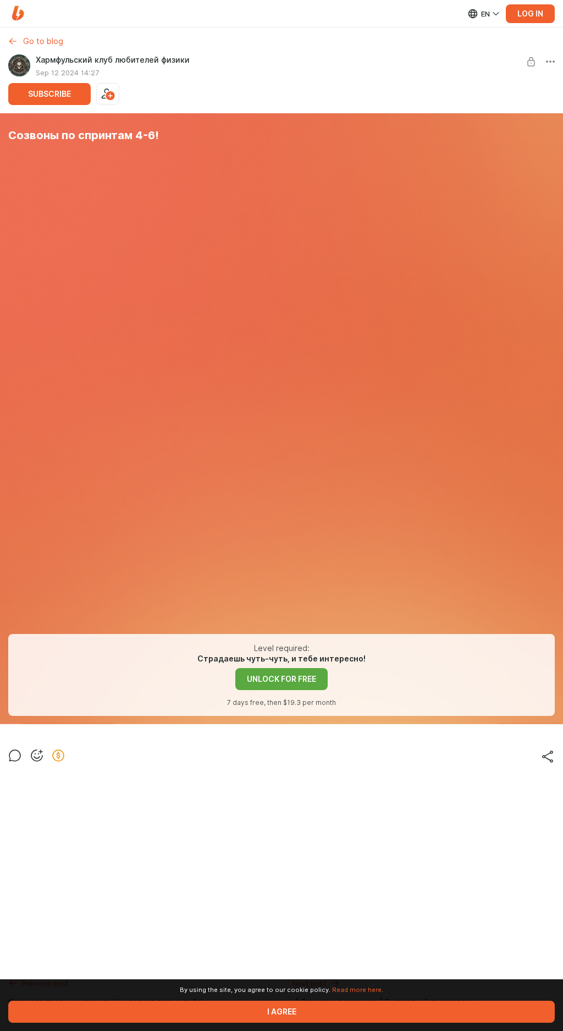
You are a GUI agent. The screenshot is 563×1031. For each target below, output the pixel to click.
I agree (281, 1011)
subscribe (49, 94)
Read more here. (357, 990)
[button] (17, 13)
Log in (530, 13)
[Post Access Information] (531, 61)
